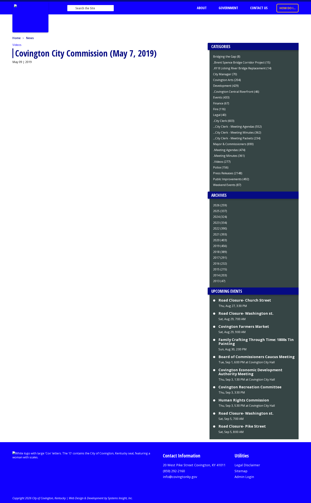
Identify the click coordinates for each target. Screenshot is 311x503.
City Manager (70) (225, 74)
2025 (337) (220, 211)
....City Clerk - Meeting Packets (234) (236, 138)
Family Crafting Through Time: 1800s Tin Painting (256, 342)
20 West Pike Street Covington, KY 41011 (194, 465)
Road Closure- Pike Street (242, 426)
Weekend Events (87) (227, 185)
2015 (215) (220, 269)
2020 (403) (220, 240)
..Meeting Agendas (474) (229, 150)
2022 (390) (220, 228)
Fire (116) (219, 109)
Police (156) (220, 167)
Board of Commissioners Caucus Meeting (256, 357)
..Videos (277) (222, 162)
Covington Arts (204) (227, 80)
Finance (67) (221, 103)
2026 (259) (220, 205)
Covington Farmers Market (243, 327)
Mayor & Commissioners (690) (233, 144)
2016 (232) (220, 264)
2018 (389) (220, 252)
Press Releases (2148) (227, 173)
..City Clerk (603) (223, 121)
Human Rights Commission (243, 400)
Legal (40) (219, 115)
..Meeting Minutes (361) (229, 156)
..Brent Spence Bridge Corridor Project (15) (241, 62)
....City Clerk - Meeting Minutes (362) (237, 132)
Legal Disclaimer (247, 465)
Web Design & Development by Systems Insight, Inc (100, 498)
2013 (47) (219, 281)
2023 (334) (220, 223)
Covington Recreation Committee (249, 387)
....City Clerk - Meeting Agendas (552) (237, 127)
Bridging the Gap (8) (226, 57)
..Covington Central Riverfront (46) (236, 92)
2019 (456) (220, 246)
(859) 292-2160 (174, 471)
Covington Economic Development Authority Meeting (250, 372)
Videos (16, 45)
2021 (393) (220, 234)
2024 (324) (220, 217)
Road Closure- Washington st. (245, 313)
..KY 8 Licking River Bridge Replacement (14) (242, 68)
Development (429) (226, 86)
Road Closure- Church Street (244, 300)
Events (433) (221, 97)
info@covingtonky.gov (180, 477)
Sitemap (241, 471)
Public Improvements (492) (231, 179)
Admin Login (244, 477)
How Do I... (288, 8)
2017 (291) (220, 258)
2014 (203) (220, 275)
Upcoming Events (226, 291)
